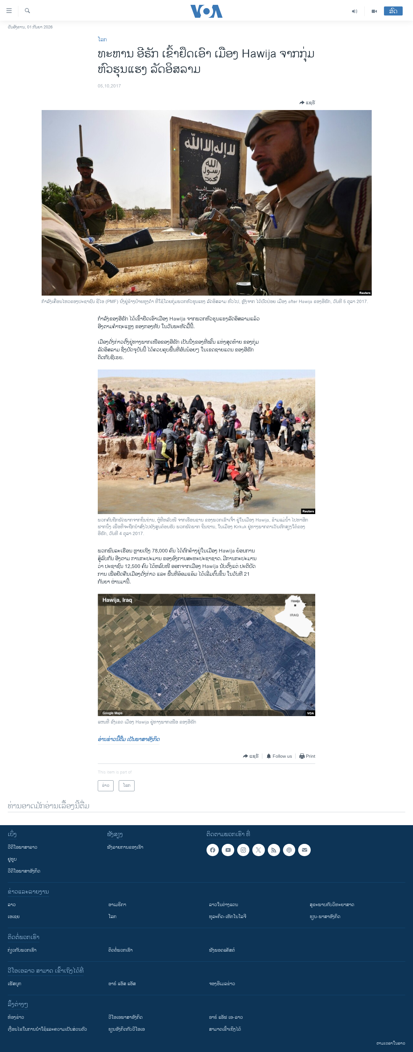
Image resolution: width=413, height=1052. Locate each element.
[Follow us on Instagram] (243, 850)
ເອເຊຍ (14, 916)
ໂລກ (102, 39)
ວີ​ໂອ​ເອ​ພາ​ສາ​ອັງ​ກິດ (125, 1017)
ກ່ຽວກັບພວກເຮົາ (22, 950)
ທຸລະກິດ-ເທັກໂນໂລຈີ (227, 916)
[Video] (374, 11)
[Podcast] (289, 850)
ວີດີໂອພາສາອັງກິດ (24, 871)
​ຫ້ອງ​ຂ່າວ (16, 1017)
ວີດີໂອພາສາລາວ (22, 847)
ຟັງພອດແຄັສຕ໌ (222, 950)
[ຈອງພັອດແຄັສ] (304, 850)
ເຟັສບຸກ (14, 983)
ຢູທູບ (12, 859)
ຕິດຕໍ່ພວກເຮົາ (120, 950)
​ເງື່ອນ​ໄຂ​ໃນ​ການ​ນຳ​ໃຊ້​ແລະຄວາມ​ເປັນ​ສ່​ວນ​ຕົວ (47, 1029)
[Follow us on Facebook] (212, 850)
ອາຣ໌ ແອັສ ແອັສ (122, 983)
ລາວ (12, 904)
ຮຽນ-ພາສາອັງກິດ (325, 916)
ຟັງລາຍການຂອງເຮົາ (125, 847)
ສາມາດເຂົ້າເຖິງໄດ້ (225, 1029)
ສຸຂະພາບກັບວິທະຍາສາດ (332, 904)
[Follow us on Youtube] (228, 850)
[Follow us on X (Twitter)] (258, 850)
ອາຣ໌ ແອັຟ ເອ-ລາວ (226, 1017)
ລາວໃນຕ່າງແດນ (223, 904)
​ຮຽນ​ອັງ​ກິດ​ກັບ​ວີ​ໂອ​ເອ (126, 1029)
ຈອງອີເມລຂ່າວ (222, 983)
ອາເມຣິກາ (117, 904)
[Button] (307, 102)
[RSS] (274, 850)
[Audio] (355, 11)
